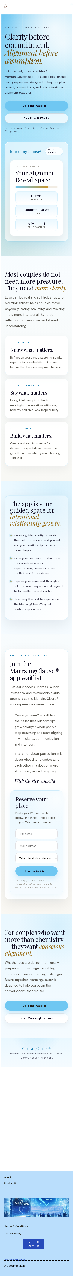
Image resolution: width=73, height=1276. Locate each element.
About (7, 1177)
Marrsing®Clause (15, 1259)
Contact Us (10, 1182)
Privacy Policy (13, 1233)
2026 (22, 1265)
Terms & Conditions (16, 1226)
